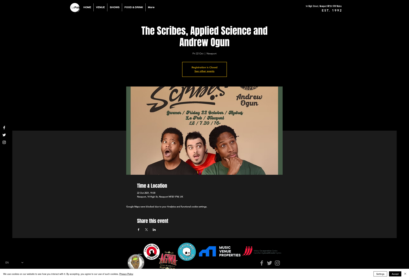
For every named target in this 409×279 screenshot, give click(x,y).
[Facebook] (4, 127)
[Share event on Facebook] (138, 229)
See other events (204, 71)
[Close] (405, 273)
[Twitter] (4, 135)
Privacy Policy (126, 273)
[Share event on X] (146, 229)
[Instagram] (4, 142)
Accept (395, 273)
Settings (380, 273)
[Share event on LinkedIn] (154, 229)
